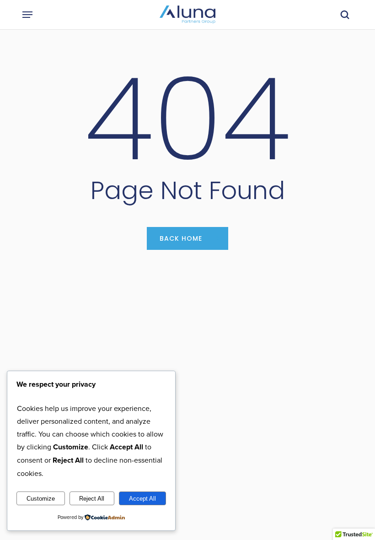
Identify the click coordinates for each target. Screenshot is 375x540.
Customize (41, 498)
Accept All (142, 498)
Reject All (91, 498)
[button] (27, 14)
